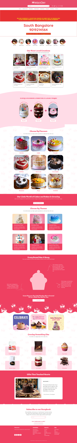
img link (15, 136)
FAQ (55, 430)
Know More (38, 300)
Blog (45, 434)
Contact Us (56, 431)
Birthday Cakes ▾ (25, 8)
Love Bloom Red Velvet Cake (18, 84)
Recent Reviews (35, 429)
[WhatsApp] (54, 6)
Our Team (45, 431)
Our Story (45, 429)
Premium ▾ (47, 8)
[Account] (58, 6)
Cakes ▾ (20, 8)
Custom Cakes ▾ (36, 8)
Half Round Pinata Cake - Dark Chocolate (56, 84)
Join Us (45, 430)
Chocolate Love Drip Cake (30, 84)
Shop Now (24, 120)
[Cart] (62, 6)
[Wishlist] (60, 6)
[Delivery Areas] (52, 6)
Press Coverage (56, 434)
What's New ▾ (42, 8)
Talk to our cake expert (38, 423)
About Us (56, 8)
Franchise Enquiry (46, 435)
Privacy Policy (35, 431)
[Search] (48, 6)
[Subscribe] (45, 417)
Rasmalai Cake (41, 84)
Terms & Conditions (36, 430)
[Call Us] (56, 6)
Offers (34, 434)
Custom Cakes (56, 429)
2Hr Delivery (52, 8)
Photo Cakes (31, 8)
